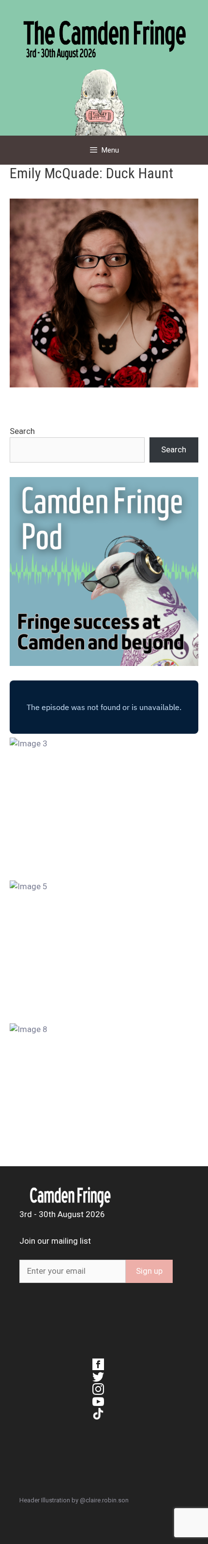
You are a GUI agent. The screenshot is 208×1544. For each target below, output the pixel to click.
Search (22, 431)
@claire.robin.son (104, 1500)
